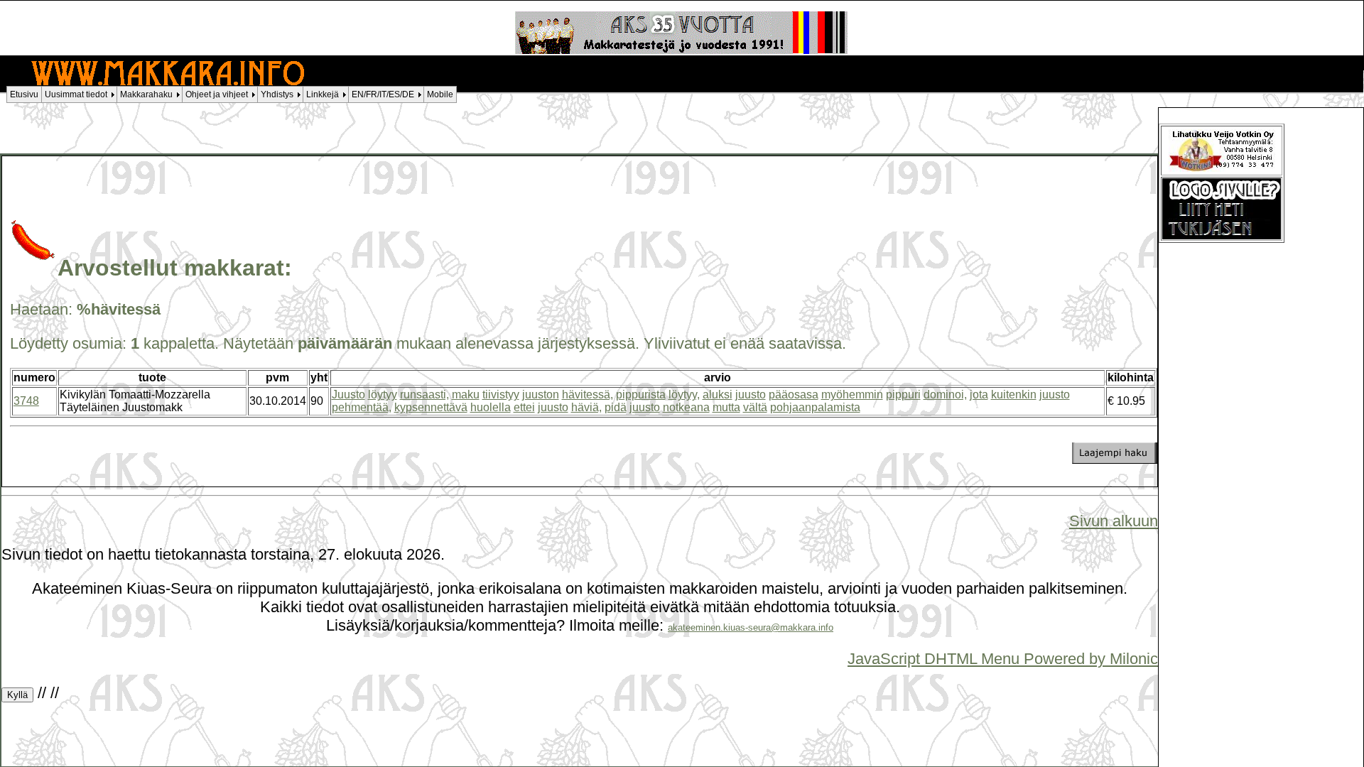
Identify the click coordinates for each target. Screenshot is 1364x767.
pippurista (641, 394)
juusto (750, 394)
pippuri (903, 394)
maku (466, 394)
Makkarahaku (146, 94)
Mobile (440, 94)
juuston (540, 394)
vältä (755, 407)
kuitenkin (1013, 394)
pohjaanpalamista (815, 407)
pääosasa (793, 394)
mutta (726, 407)
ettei (524, 407)
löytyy (382, 394)
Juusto (348, 394)
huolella (490, 407)
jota (979, 394)
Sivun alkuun (1113, 521)
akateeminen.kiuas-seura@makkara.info (750, 627)
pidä (616, 407)
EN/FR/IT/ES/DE (383, 94)
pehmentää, (361, 407)
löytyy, (684, 394)
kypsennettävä (430, 407)
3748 (26, 401)
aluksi (717, 394)
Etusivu (24, 94)
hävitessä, (587, 394)
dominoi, (945, 394)
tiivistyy (500, 394)
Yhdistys (277, 94)
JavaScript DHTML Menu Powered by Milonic (1003, 659)
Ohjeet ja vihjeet (216, 94)
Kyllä (17, 695)
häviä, (586, 407)
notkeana (686, 407)
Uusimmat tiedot (76, 94)
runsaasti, (424, 394)
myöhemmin (852, 394)
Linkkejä (322, 94)
